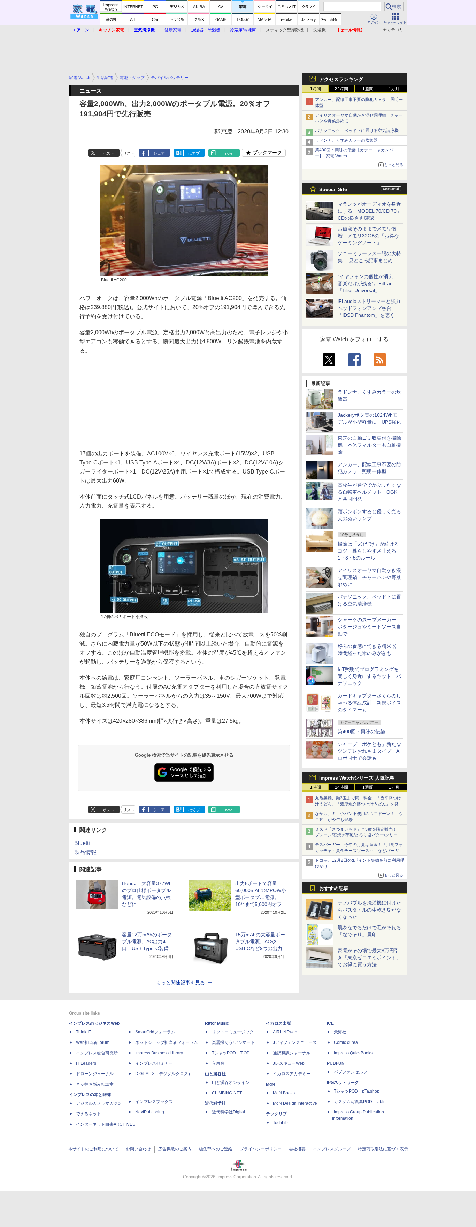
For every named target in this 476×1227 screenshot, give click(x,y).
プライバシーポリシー (261, 1149)
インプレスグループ (332, 1149)
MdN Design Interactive (295, 1103)
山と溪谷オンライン (230, 1082)
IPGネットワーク (343, 1082)
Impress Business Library (159, 1052)
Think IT (83, 1032)
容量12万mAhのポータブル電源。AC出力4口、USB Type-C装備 (147, 941)
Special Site (333, 189)
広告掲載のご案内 (175, 1149)
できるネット (88, 1113)
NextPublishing (149, 1112)
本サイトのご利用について (93, 1149)
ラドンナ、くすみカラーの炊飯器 (346, 140)
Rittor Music (217, 1023)
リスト (129, 153)
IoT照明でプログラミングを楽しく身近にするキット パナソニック (369, 676)
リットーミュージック (233, 1032)
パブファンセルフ (350, 1072)
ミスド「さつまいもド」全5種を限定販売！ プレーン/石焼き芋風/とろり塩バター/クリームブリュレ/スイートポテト (358, 835)
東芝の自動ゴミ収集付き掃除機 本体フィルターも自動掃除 (369, 445)
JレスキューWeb (289, 1063)
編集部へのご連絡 (215, 1149)
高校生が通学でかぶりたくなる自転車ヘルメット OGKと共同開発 (369, 492)
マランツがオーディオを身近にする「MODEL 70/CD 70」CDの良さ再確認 (369, 211)
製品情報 (85, 852)
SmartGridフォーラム (155, 1032)
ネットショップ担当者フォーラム (166, 1042)
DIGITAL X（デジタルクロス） (163, 1073)
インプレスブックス (154, 1101)
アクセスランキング (341, 79)
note (228, 153)
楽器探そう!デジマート (233, 1042)
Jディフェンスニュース (295, 1042)
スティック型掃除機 (285, 30)
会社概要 (297, 1149)
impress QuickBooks (353, 1052)
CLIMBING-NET (227, 1093)
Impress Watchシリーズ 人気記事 (356, 778)
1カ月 (394, 88)
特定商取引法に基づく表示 (383, 1149)
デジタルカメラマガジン (99, 1103)
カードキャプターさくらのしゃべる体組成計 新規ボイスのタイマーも (369, 702)
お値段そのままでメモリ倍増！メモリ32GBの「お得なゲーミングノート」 (368, 235)
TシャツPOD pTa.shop (356, 1091)
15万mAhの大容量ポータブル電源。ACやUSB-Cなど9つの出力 (260, 941)
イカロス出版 (278, 1023)
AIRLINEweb (285, 1032)
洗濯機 (319, 30)
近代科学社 (215, 1103)
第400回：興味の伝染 (361, 731)
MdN (270, 1084)
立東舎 (218, 1063)
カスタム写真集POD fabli (359, 1101)
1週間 (367, 88)
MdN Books (284, 1093)
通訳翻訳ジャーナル (291, 1052)
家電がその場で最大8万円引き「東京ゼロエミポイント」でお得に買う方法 (369, 957)
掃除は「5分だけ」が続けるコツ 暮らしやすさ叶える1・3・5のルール (368, 551)
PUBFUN (336, 1063)
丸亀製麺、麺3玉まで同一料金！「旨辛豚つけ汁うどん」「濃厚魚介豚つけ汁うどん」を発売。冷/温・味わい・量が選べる (358, 804)
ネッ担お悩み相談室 (95, 1084)
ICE (330, 1023)
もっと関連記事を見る (180, 982)
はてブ (194, 153)
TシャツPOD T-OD (231, 1052)
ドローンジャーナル (95, 1073)
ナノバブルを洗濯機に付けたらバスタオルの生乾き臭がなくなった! (369, 910)
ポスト (108, 153)
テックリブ (276, 1113)
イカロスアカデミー (291, 1073)
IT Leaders (86, 1063)
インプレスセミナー (154, 1063)
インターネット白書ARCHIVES (105, 1124)
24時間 (341, 88)
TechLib (280, 1122)
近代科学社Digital (228, 1112)
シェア (159, 153)
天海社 (340, 1032)
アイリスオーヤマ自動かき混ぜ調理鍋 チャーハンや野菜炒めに (369, 577)
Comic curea (346, 1042)
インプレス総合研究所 (97, 1052)
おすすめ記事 (333, 888)
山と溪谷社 (215, 1073)
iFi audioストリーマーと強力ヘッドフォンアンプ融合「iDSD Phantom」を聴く (369, 308)
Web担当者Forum (92, 1042)
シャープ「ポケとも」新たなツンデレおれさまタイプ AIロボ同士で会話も (369, 751)
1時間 (315, 88)
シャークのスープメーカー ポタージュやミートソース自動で (369, 626)
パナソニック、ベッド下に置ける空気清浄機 (357, 130)
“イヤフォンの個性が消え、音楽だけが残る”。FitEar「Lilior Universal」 (368, 283)
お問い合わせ (138, 1149)
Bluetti (82, 843)
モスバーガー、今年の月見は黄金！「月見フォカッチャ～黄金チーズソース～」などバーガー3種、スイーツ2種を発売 (359, 850)
